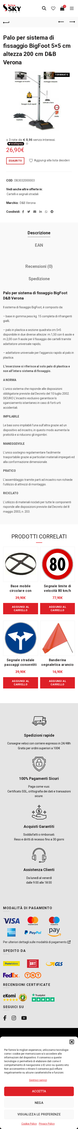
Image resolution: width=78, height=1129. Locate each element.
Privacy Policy (47, 1123)
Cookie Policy (29, 1123)
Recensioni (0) (39, 266)
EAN (39, 245)
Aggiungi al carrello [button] (20, 608)
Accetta (39, 1091)
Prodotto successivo (72, 22)
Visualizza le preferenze (39, 1114)
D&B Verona (28, 203)
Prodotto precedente (61, 22)
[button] (72, 1042)
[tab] (39, 233)
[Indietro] (6, 22)
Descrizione (39, 232)
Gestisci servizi (38, 1080)
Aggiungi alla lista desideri (52, 160)
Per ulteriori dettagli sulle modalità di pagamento (35, 942)
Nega (39, 1103)
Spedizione (39, 278)
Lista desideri (53, 8)
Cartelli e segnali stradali (22, 194)
